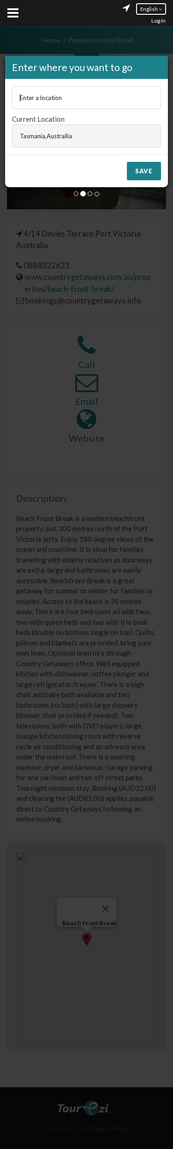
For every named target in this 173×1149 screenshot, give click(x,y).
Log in (158, 20)
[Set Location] (126, 9)
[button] (151, 9)
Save (144, 171)
